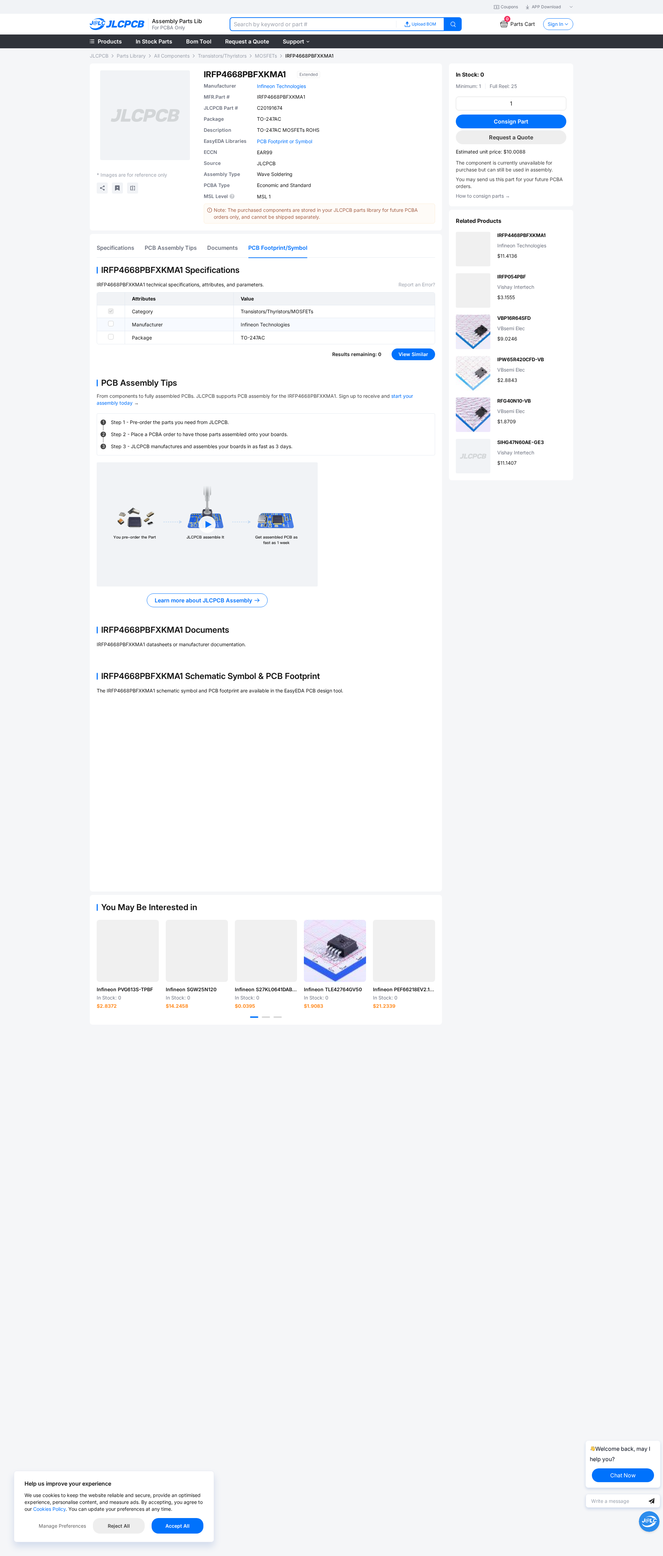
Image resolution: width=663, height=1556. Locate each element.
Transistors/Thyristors (222, 56)
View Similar (413, 354)
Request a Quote (511, 137)
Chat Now (623, 1475)
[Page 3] (277, 1017)
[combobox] (313, 24)
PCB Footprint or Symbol (284, 141)
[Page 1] (254, 1017)
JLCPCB (99, 56)
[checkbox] (111, 311)
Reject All (119, 1526)
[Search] (453, 24)
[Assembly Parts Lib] (117, 24)
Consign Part (511, 121)
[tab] (115, 248)
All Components (172, 56)
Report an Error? (416, 284)
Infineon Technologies (281, 86)
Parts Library (131, 56)
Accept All (177, 1526)
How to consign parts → (483, 196)
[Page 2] (266, 1017)
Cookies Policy (49, 1509)
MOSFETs (266, 56)
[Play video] (207, 524)
